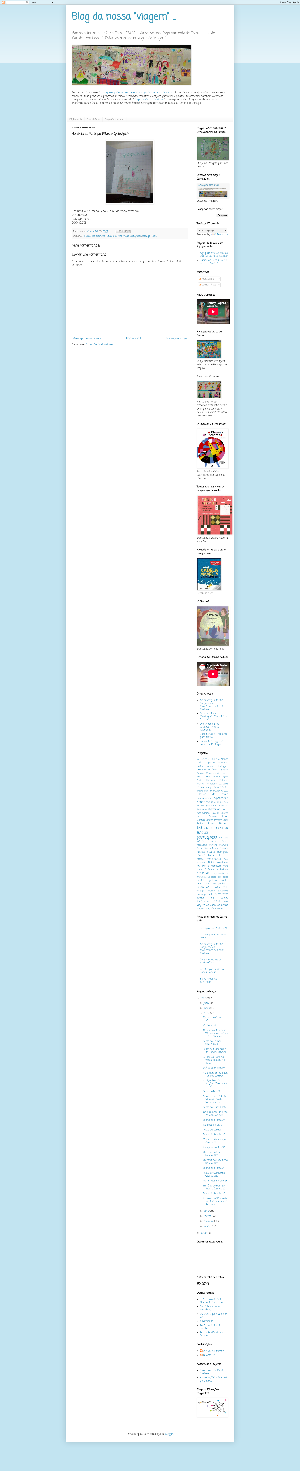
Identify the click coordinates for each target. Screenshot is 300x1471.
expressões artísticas (94, 236)
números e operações (209, 866)
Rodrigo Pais (221, 887)
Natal (211, 862)
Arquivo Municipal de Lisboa (212, 773)
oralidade (203, 873)
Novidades (222, 862)
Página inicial (75, 119)
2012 (204, 1233)
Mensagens (207, 279)
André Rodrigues (217, 766)
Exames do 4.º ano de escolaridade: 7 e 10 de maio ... (215, 1201)
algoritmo (210, 762)
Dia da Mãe (219, 787)
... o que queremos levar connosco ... (213, 936)
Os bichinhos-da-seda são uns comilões (215, 1074)
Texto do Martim (212, 1091)
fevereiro (209, 1221)
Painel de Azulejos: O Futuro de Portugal (211, 743)
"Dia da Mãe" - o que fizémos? (214, 1141)
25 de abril (210, 759)
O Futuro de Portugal (216, 869)
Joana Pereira (214, 820)
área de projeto (220, 769)
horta (225, 810)
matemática (213, 859)
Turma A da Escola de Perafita (212, 1326)
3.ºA (218, 759)
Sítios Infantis (93, 119)
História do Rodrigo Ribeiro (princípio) (214, 1187)
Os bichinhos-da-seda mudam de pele (215, 1113)
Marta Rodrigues (217, 852)
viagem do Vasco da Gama (212, 905)
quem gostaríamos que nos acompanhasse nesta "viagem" (139, 92)
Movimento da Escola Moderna (212, 1372)
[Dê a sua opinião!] (120, 231)
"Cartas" (200, 759)
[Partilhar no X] (123, 231)
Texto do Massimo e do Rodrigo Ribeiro (214, 1050)
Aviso (199, 777)
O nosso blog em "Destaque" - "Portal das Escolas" (213, 716)
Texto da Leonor (212, 1130)
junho (207, 1008)
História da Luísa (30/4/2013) (212, 1153)
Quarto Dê (209, 1355)
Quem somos (204, 887)
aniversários (204, 770)
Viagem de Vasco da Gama (149, 100)
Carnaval (210, 780)
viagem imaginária (206, 908)
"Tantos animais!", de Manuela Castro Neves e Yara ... (214, 1099)
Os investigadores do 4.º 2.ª (213, 1315)
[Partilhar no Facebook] (126, 231)
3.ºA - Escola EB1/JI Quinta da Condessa (211, 1301)
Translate (222, 235)
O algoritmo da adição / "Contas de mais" (215, 1084)
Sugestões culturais (114, 119)
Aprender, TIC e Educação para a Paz (214, 1379)
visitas (220, 908)
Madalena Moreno (207, 845)
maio (207, 1013)
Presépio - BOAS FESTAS (214, 928)
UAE (226, 901)
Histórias (214, 809)
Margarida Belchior (214, 1351)
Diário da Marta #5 (214, 1135)
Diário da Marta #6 (214, 1120)
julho (207, 1003)
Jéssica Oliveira (207, 816)
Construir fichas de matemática (210, 961)
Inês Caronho (203, 813)
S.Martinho (223, 890)
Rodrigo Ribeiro (149, 236)
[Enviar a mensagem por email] (117, 231)
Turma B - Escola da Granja (211, 1334)
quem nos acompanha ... (212, 884)
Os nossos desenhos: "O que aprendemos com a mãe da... (215, 1033)
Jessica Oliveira (220, 813)
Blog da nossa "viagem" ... (124, 17)
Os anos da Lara (212, 1125)
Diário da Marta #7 (214, 1068)
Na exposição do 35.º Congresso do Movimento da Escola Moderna (212, 704)
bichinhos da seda (212, 777)
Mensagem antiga (176, 339)
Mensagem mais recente (87, 339)
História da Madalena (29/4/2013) (215, 1161)
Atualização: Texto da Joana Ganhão (212, 970)
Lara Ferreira (218, 823)
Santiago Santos (205, 894)
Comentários (208, 285)
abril (207, 1211)
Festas (220, 802)
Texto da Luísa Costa (215, 1107)
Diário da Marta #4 (214, 1168)
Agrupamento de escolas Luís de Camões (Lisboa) (214, 254)
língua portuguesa (132, 236)
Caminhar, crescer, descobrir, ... (210, 1308)
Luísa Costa (219, 841)
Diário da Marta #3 (214, 1194)
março (208, 1216)
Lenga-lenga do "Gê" (214, 1147)
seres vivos (221, 894)
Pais (219, 876)
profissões (213, 880)
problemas (202, 880)
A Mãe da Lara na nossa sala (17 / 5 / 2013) (214, 1060)
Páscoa (225, 876)
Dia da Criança (204, 787)
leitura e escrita (114, 236)
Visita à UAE (210, 1025)
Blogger (169, 1434)
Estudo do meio (212, 794)
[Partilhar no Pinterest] (129, 231)
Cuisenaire (223, 783)
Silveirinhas (206, 1321)
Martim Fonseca (207, 855)
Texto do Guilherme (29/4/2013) (214, 1174)
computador (211, 784)
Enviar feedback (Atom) (99, 344)
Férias (214, 802)
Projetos (224, 880)
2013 (204, 998)
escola (224, 791)
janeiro (208, 1226)
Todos (216, 901)
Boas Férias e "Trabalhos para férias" (214, 735)
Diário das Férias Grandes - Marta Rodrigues (209, 727)
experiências (204, 798)
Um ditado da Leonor (215, 1181)
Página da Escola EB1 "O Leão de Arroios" (213, 261)
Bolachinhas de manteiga (208, 980)
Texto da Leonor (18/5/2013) (212, 1042)
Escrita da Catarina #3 (214, 1019)
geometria (210, 805)
